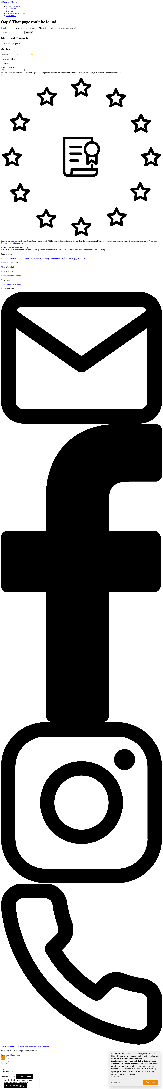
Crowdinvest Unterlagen (11, 284)
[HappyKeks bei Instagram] (81, 882)
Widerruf (14, 258)
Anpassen (115, 1082)
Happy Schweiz (78, 258)
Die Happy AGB (57, 258)
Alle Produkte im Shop (15, 13)
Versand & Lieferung (40, 258)
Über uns (9, 11)
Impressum (5, 1055)
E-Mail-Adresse (7, 68)
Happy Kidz (11, 9)
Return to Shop (24, 1076)
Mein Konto (11, 16)
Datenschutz (15, 1055)
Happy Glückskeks (14, 6)
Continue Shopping (15, 1085)
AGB (151, 241)
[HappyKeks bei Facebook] (81, 721)
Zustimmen (150, 1082)
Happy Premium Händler (11, 276)
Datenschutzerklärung (144, 1071)
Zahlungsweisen (25, 258)
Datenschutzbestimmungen (12, 243)
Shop (3, 267)
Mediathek (10, 267)
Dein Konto (6, 258)
